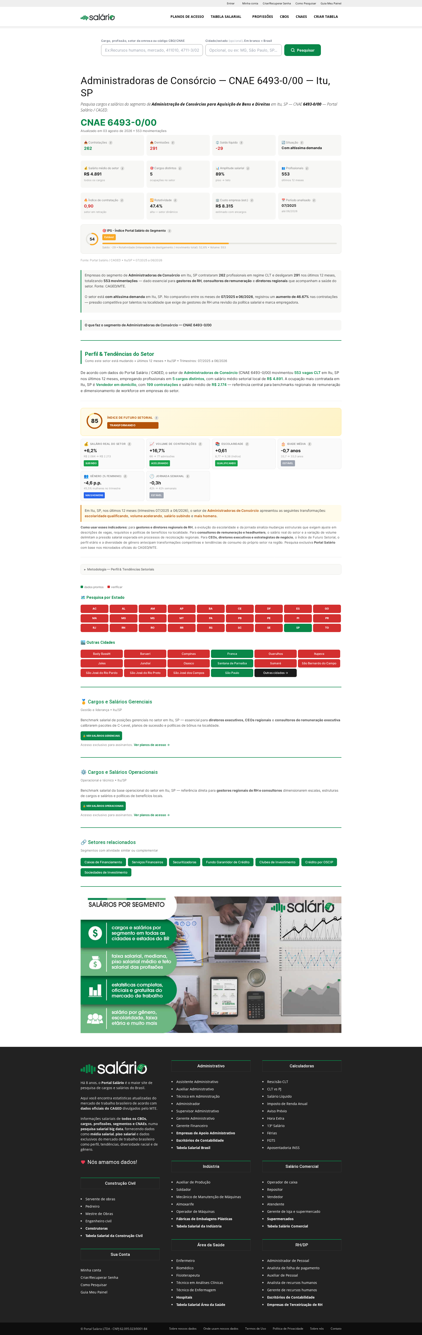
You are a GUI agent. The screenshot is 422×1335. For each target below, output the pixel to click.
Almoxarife (185, 1204)
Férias (272, 1133)
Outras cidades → (275, 673)
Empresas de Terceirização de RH (295, 1304)
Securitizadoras (184, 862)
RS (210, 627)
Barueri (145, 654)
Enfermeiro (185, 1260)
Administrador (188, 1103)
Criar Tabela (326, 16)
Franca (232, 654)
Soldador (183, 1189)
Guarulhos (276, 654)
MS (152, 618)
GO (327, 608)
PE (269, 618)
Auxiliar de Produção (193, 1182)
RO (153, 627)
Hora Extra (275, 1118)
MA (94, 618)
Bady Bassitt (101, 654)
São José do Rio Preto (145, 673)
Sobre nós (317, 1328)
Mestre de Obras (99, 1213)
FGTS (271, 1140)
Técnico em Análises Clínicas (199, 1282)
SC (240, 627)
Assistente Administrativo (197, 1081)
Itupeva (319, 654)
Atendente (275, 1204)
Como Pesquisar (305, 3)
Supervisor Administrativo (197, 1111)
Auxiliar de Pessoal (282, 1275)
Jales (102, 663)
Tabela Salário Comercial (287, 1226)
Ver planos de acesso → (152, 745)
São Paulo (232, 673)
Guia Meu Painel (331, 3)
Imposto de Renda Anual (287, 1103)
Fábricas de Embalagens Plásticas (204, 1218)
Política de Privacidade (288, 1328)
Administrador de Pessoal (288, 1260)
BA (210, 608)
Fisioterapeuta (188, 1275)
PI (298, 618)
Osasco (189, 663)
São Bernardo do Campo (319, 663)
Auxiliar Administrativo (195, 1089)
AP (181, 608)
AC (94, 608)
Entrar (230, 3)
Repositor (275, 1189)
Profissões (262, 16)
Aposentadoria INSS (283, 1147)
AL (123, 608)
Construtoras (96, 1228)
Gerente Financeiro (192, 1125)
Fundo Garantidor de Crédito (228, 862)
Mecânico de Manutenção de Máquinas (208, 1196)
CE (240, 608)
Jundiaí (145, 663)
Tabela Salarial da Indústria (199, 1226)
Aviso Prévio (277, 1111)
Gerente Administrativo (195, 1118)
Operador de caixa (282, 1182)
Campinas (189, 654)
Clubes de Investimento (277, 862)
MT (181, 618)
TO (327, 627)
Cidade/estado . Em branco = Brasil (238, 41)
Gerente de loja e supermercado (293, 1211)
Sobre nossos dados (183, 1328)
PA (210, 618)
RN (123, 627)
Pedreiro (92, 1206)
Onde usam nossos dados (220, 1328)
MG (123, 618)
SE (269, 627)
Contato (336, 1328)
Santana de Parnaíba (232, 663)
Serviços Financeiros (147, 862)
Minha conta (250, 3)
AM (152, 608)
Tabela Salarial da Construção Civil (114, 1235)
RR (181, 627)
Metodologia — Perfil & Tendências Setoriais (120, 569)
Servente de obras (100, 1199)
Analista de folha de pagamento (293, 1268)
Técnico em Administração (198, 1096)
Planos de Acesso (187, 16)
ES (298, 608)
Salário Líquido (279, 1096)
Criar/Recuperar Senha (277, 3)
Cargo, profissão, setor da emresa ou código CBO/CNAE (143, 41)
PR (327, 618)
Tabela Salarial (226, 16)
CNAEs (301, 16)
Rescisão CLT (277, 1081)
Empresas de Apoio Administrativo (205, 1133)
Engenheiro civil (98, 1221)
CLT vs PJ (274, 1089)
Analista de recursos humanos (292, 1282)
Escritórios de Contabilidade (291, 1297)
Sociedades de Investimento (105, 872)
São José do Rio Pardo (101, 673)
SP (298, 627)
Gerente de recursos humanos (292, 1290)
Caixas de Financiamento (103, 862)
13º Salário (276, 1125)
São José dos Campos (188, 673)
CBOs (284, 16)
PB (240, 618)
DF (269, 608)
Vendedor (275, 1196)
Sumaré (275, 663)
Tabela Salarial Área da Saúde (200, 1304)
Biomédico (184, 1268)
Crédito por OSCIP (319, 862)
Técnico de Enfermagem (196, 1290)
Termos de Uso (255, 1328)
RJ (94, 627)
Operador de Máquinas (195, 1211)
